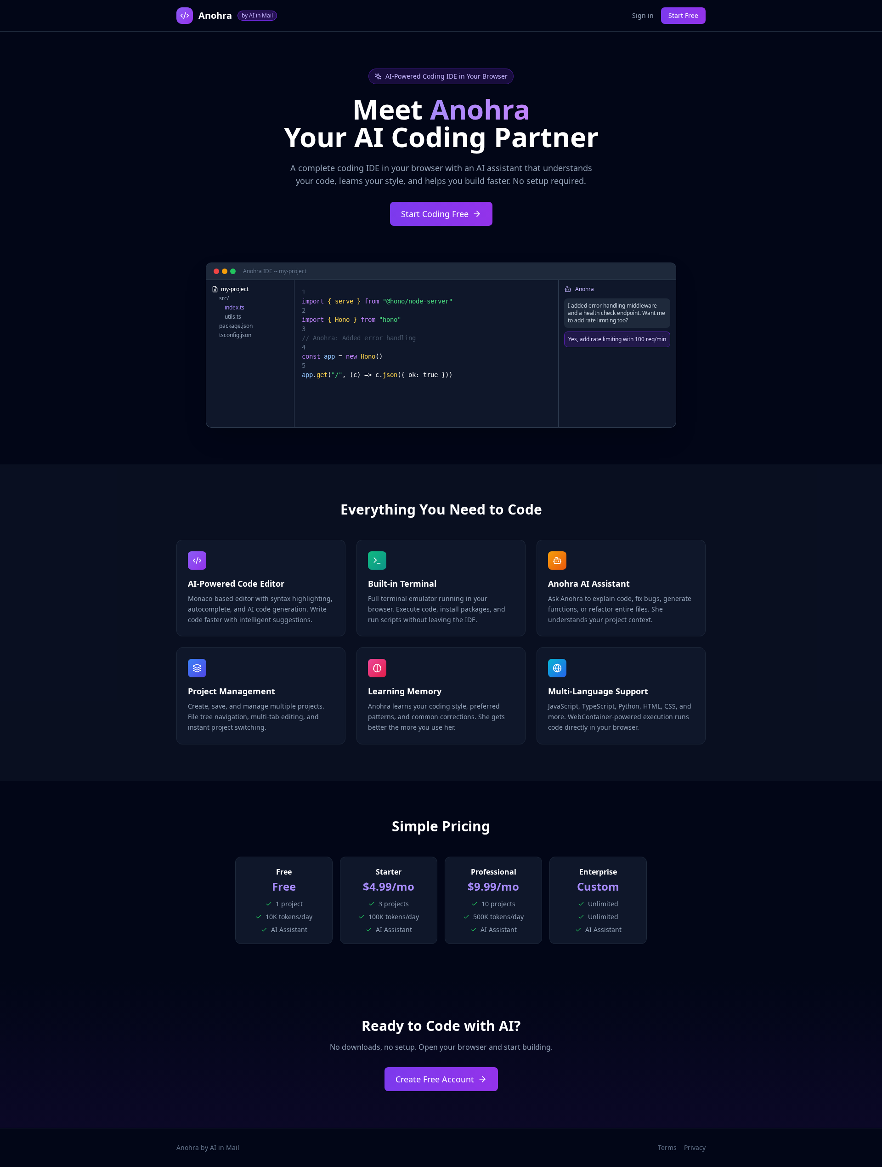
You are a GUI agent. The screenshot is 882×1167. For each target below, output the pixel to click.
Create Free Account (435, 1079)
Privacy (695, 1147)
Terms (667, 1147)
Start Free (683, 15)
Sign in (643, 15)
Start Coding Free (435, 213)
